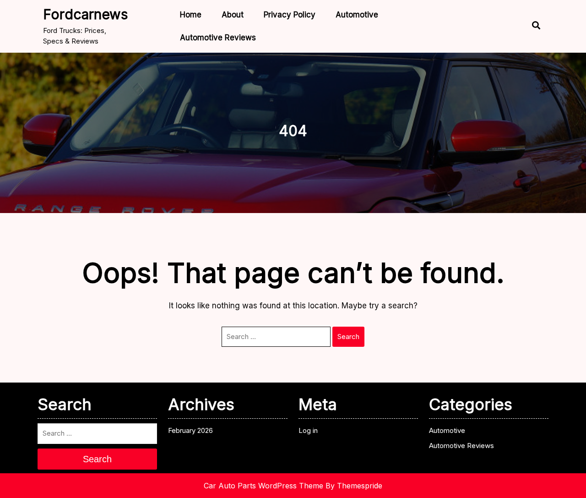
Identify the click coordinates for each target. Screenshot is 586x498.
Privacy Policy (289, 14)
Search (348, 336)
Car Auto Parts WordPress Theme (263, 485)
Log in (308, 430)
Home (190, 14)
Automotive (357, 14)
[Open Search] (528, 26)
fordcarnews (85, 14)
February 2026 (190, 430)
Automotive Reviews (218, 37)
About (233, 14)
